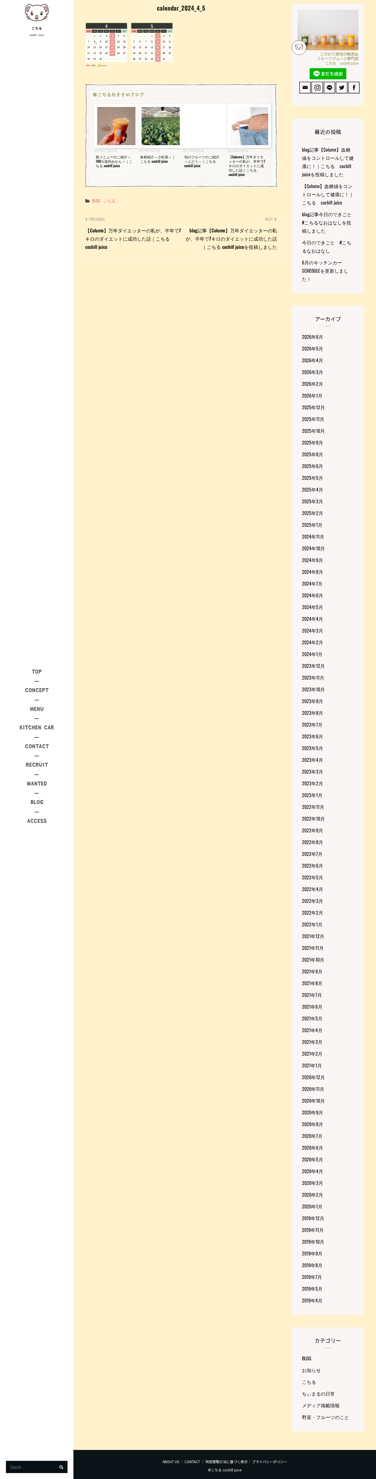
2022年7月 (312, 853)
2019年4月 (312, 1300)
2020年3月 (312, 1182)
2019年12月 (313, 1218)
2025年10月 (313, 430)
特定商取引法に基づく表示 (226, 1461)
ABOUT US (170, 1461)
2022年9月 (312, 830)
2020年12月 (313, 1077)
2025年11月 (313, 418)
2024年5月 (312, 607)
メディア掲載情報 (321, 1405)
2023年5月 (312, 748)
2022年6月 (312, 865)
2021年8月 (312, 983)
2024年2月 (312, 642)
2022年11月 (313, 806)
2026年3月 (312, 371)
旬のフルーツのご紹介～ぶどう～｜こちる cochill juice (201, 161)
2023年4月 (312, 759)
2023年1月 (312, 795)
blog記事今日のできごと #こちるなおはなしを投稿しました (329, 222)
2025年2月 (312, 513)
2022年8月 (312, 842)
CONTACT (192, 1461)
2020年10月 (313, 1100)
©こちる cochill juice (224, 1469)
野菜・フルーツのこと (325, 1417)
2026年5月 (312, 348)
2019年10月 (313, 1241)
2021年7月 (312, 994)
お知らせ (311, 1370)
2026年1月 (312, 395)
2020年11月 (313, 1088)
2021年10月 (313, 959)
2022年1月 (312, 924)
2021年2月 (312, 1053)
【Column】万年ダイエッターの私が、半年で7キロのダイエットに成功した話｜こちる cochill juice (247, 165)
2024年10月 (313, 548)
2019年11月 (313, 1229)
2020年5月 (312, 1159)
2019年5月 (312, 1288)
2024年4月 (312, 618)
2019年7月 (312, 1276)
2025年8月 (312, 454)
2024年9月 (312, 560)
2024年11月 (313, 536)
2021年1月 (312, 1065)
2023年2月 (312, 783)
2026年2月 (312, 383)
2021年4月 (312, 1030)
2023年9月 (312, 701)
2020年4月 (312, 1171)
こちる (36, 28)
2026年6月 (312, 336)
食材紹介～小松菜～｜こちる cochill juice (157, 159)
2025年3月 (312, 501)
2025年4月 (312, 489)
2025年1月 (312, 524)
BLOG (96, 200)
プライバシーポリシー (269, 1461)
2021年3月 (312, 1041)
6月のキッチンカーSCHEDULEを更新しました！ (325, 270)
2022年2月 (312, 912)
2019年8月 (312, 1265)
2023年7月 (312, 724)
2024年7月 (312, 583)
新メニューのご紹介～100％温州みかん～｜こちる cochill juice (114, 161)
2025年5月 (312, 477)
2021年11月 (313, 947)
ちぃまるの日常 (318, 1393)
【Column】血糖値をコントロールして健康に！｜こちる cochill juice (328, 194)
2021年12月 (313, 936)
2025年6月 (312, 465)
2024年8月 (312, 571)
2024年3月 (312, 630)
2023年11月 (313, 677)
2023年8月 (312, 712)
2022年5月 (312, 877)
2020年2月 (312, 1194)
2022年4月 (312, 889)
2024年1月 (312, 654)
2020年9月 (312, 1112)
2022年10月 (313, 818)
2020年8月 (312, 1124)
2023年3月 (312, 771)
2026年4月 (312, 360)
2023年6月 (312, 736)
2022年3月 (312, 900)
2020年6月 (312, 1147)
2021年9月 (312, 971)
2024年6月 (312, 595)
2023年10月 (313, 689)
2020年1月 (312, 1206)
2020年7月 (312, 1135)
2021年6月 (312, 1006)
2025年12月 (313, 407)
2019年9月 (312, 1253)
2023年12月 (313, 665)
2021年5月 (312, 1018)
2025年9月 (312, 442)
